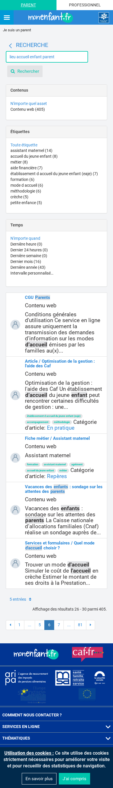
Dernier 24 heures (29, 250)
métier (19, 162)
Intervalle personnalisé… (31, 273)
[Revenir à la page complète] (10, 45)
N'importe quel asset (28, 103)
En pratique (60, 427)
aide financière (26, 168)
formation (22, 179)
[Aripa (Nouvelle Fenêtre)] (26, 677)
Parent (28, 5)
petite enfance (26, 202)
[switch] (7, 17)
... (29, 624)
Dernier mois (25, 261)
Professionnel (85, 5)
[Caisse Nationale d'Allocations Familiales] (104, 17)
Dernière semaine (28, 255)
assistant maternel (31, 150)
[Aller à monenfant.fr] (51, 17)
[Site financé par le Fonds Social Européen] (87, 695)
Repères (57, 476)
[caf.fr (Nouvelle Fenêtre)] (88, 654)
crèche (19, 197)
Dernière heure (26, 244)
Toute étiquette (23, 145)
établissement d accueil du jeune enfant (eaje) (54, 173)
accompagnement (37, 422)
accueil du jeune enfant (34, 156)
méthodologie (25, 191)
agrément (77, 464)
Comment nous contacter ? (32, 715)
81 (80, 624)
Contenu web (27, 109)
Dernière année (27, 267)
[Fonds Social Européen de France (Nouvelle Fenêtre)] (31, 695)
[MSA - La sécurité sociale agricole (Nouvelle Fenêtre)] (69, 677)
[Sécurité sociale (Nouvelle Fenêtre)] (99, 677)
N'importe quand (25, 238)
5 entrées (18, 599)
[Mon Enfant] (36, 654)
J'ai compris (74, 778)
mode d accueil (26, 185)
